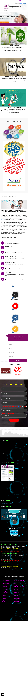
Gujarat (16, 585)
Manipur (17, 592)
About (3, 445)
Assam (4, 582)
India (3, 601)
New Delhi (17, 594)
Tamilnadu (4, 598)
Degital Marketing (5, 457)
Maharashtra (18, 591)
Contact (3, 459)
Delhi (16, 583)
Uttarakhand (18, 600)
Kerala (16, 589)
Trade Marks (4, 449)
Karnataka (4, 589)
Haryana (4, 586)
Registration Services (6, 455)
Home (3, 443)
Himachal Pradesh (19, 586)
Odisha (4, 595)
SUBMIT (18, 360)
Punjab (16, 595)
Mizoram (4, 594)
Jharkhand (17, 588)
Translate (24, 3)
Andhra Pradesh (6, 580)
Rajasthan (4, 597)
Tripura (4, 600)
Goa (3, 585)
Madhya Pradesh (6, 591)
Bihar (16, 582)
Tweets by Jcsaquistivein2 (6, 503)
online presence (11, 223)
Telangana (17, 598)
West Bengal (18, 603)
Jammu (4, 588)
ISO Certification (5, 447)
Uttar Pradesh (5, 603)
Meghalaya (5, 592)
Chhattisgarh (5, 583)
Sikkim (16, 597)
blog (3, 453)
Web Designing (5, 451)
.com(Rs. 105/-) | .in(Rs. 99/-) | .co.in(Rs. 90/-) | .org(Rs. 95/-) (14, 24)
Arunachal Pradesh (19, 580)
